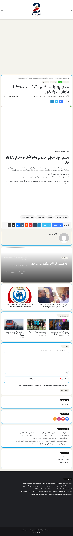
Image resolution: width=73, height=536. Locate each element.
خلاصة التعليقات (64, 462)
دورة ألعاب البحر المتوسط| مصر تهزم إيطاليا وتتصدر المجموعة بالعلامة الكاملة (51, 265)
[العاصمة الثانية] (36, 9)
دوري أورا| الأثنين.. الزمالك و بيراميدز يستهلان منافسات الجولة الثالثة (50, 438)
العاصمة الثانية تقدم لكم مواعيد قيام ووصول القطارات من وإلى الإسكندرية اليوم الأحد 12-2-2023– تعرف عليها (14, 333)
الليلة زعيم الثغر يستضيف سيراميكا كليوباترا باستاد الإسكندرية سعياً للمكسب (48, 444)
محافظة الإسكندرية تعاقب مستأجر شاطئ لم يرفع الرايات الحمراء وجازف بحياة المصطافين (44, 435)
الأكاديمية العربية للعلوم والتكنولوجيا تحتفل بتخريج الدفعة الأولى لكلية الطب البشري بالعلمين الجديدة (42, 441)
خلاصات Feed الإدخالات (62, 459)
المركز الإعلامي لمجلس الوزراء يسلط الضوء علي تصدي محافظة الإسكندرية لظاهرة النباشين (44, 432)
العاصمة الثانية (24, 530)
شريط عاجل (45, 82)
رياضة (59, 82)
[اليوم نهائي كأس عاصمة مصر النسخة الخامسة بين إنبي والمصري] (36, 324)
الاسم (67, 372)
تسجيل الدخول (64, 456)
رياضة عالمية (53, 82)
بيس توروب (40, 217)
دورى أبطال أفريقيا (27, 217)
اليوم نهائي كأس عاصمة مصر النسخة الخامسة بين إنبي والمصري (37, 332)
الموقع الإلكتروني (31, 378)
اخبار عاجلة (59, 78)
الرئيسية (65, 78)
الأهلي (49, 217)
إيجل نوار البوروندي (61, 217)
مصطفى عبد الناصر (61, 96)
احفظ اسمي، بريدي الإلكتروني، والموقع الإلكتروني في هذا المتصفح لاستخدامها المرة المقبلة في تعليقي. (42, 385)
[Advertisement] (36, 33)
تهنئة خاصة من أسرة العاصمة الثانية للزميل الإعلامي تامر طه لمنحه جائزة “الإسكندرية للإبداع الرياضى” (59, 332)
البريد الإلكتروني (64, 378)
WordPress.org (63, 465)
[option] (36, 265)
